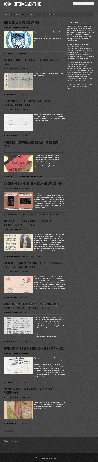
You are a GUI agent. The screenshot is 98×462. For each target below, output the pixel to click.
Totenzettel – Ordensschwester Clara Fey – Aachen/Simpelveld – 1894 (29, 223)
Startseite (8, 14)
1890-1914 (15, 94)
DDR (58, 214)
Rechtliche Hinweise (11, 441)
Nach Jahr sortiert (18, 14)
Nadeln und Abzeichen (25, 177)
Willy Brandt (22, 382)
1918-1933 (15, 177)
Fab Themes (53, 458)
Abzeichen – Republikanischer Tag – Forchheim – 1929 (32, 144)
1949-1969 (15, 53)
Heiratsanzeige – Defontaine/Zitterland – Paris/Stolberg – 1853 (28, 103)
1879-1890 (26, 256)
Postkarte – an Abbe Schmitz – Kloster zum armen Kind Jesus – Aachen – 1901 (33, 265)
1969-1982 (48, 214)
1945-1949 (37, 214)
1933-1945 (32, 214)
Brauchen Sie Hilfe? (48, 14)
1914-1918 (21, 214)
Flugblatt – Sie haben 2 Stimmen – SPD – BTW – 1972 (34, 349)
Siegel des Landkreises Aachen (21, 23)
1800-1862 (15, 135)
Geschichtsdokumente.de (22, 4)
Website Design (45, 458)
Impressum (7, 446)
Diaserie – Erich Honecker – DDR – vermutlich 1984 (33, 184)
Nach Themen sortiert (33, 14)
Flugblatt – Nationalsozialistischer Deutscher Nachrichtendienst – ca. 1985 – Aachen (31, 306)
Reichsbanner (38, 177)
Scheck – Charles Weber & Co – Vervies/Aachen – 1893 (32, 62)
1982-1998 (53, 214)
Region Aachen (23, 53)
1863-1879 (21, 256)
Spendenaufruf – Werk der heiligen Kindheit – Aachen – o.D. (30, 391)
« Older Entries (8, 431)
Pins (32, 177)
